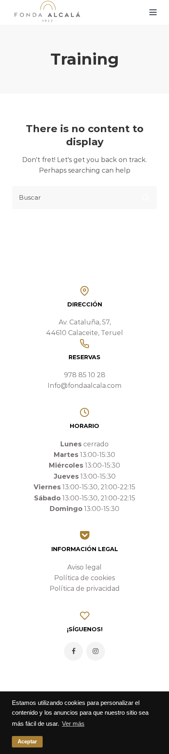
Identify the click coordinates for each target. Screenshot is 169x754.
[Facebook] (73, 651)
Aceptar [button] (27, 741)
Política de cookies (84, 578)
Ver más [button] (73, 723)
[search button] (145, 197)
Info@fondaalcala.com (84, 385)
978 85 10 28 (84, 375)
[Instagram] (95, 651)
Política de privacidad (85, 588)
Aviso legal (84, 567)
